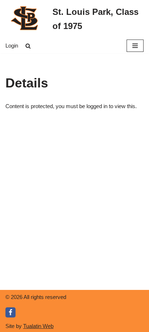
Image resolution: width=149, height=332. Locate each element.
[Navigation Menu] (135, 46)
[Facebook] (10, 312)
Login (11, 45)
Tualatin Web (38, 326)
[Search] (28, 46)
